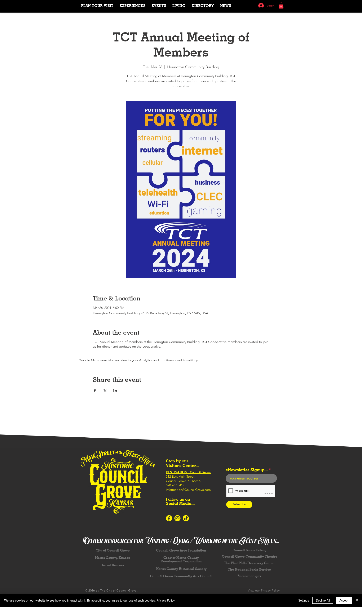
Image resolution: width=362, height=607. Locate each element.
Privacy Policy (165, 600)
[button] (132, 5)
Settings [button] (303, 600)
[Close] (356, 600)
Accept (343, 600)
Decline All (323, 600)
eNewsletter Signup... (247, 470)
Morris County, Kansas (112, 558)
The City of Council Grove (118, 590)
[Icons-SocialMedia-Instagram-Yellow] (177, 518)
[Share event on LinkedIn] (115, 390)
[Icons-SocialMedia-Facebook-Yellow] (169, 518)
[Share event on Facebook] (95, 390)
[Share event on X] (105, 390)
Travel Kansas (112, 565)
